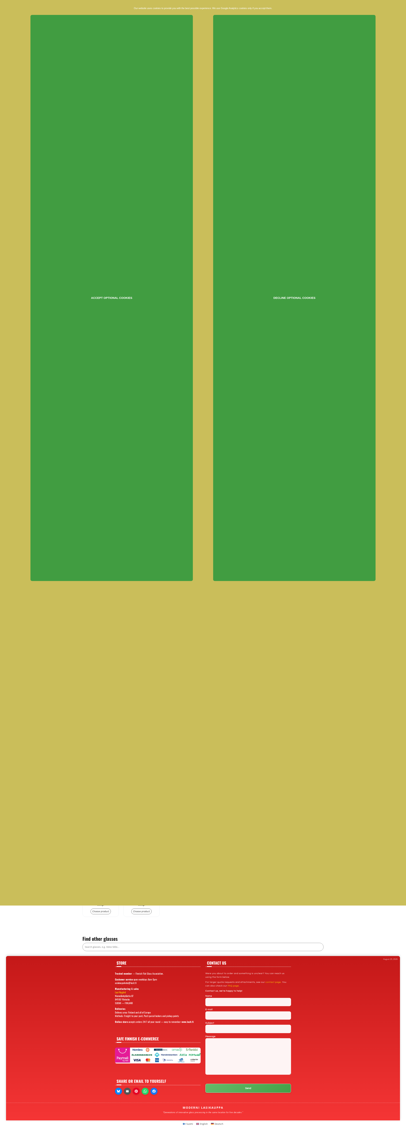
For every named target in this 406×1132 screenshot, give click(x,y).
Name (208, 996)
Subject (209, 1023)
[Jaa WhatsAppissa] (145, 1091)
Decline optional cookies (294, 297)
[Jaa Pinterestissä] (136, 1091)
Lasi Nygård (120, 992)
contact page (273, 982)
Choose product (100, 911)
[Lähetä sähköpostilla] (127, 1091)
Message (210, 1036)
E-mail (209, 1009)
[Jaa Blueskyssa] (118, 1091)
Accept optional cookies (111, 297)
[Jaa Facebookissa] (154, 1091)
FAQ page (233, 986)
